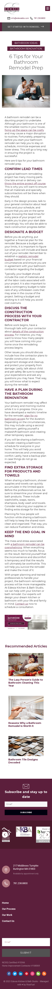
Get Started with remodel (24, 27)
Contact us (21, 603)
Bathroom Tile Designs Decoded (23, 761)
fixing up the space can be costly (24, 130)
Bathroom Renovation (26, 48)
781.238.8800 (39, 18)
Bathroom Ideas (26, 43)
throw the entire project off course (25, 183)
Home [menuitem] (5, 902)
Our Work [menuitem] (7, 915)
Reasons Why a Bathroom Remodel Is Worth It (24, 724)
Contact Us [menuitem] (8, 921)
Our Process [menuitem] (8, 908)
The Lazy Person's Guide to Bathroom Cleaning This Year (25, 682)
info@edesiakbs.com (20, 18)
